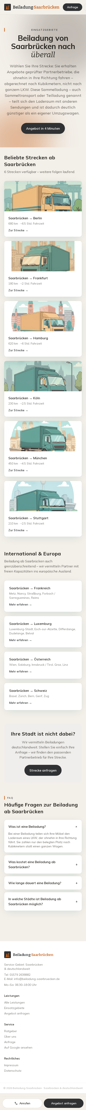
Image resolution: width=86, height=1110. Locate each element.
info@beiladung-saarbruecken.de (37, 979)
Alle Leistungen (14, 1002)
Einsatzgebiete (14, 1008)
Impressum (11, 1065)
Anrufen (24, 1103)
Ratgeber (10, 1031)
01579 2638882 (20, 975)
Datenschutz (13, 1071)
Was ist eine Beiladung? (43, 826)
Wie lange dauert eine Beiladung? (43, 883)
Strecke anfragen (43, 770)
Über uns (10, 1036)
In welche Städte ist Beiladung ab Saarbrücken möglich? (43, 901)
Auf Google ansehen (18, 1047)
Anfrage (72, 7)
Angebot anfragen (17, 1013)
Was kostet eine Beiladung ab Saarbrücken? (43, 864)
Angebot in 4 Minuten (43, 128)
